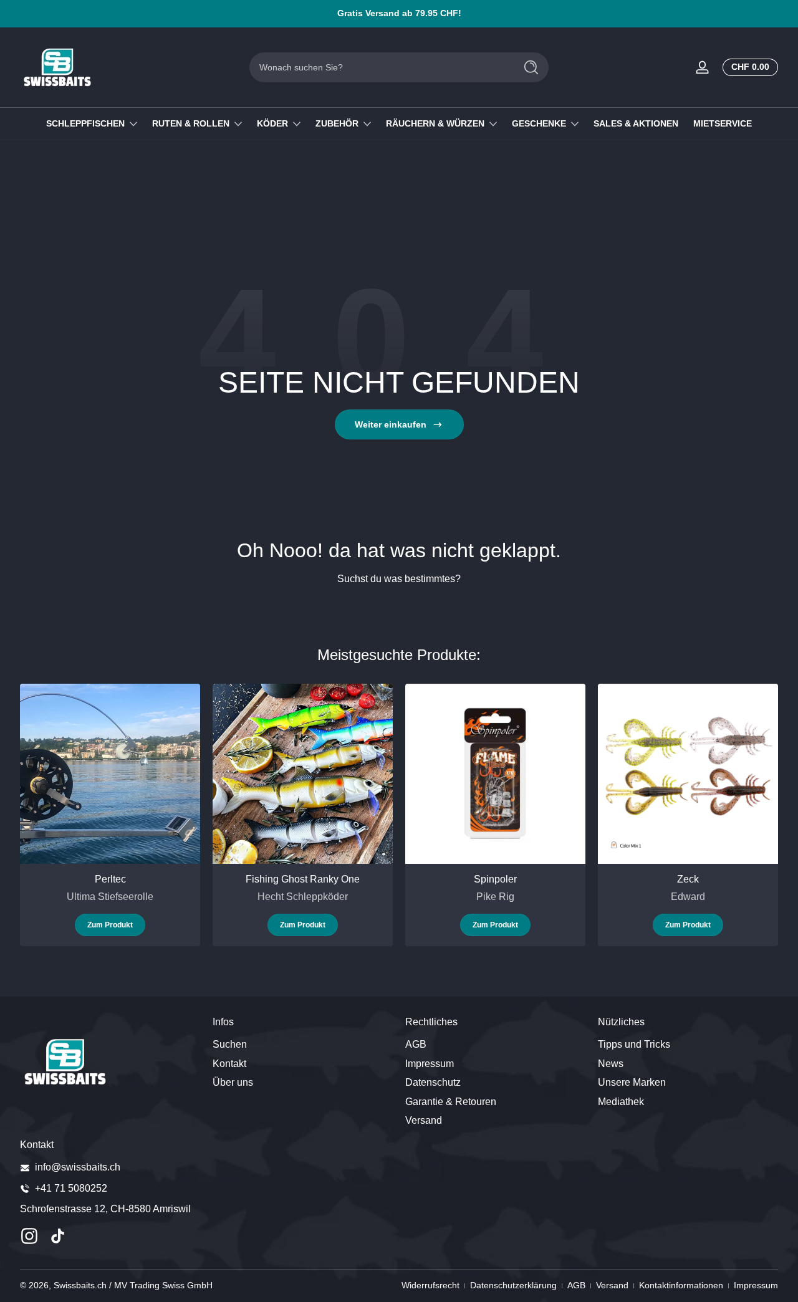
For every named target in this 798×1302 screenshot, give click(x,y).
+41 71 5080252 (71, 1188)
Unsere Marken (632, 1081)
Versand (423, 1119)
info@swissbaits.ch (77, 1167)
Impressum (429, 1063)
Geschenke (539, 123)
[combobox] (379, 67)
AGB (415, 1044)
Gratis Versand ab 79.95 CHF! (399, 13)
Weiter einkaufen (390, 424)
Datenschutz (433, 1081)
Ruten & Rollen (190, 123)
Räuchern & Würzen (435, 123)
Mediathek (621, 1101)
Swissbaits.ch (80, 1285)
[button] (748, 67)
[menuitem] (303, 1044)
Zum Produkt (110, 925)
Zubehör (336, 123)
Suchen (230, 1044)
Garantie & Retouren (450, 1101)
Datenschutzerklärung (513, 1285)
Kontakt (229, 1063)
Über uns (233, 1081)
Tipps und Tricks (634, 1044)
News (610, 1063)
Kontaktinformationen (681, 1285)
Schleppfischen (85, 123)
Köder (272, 123)
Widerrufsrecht (430, 1285)
